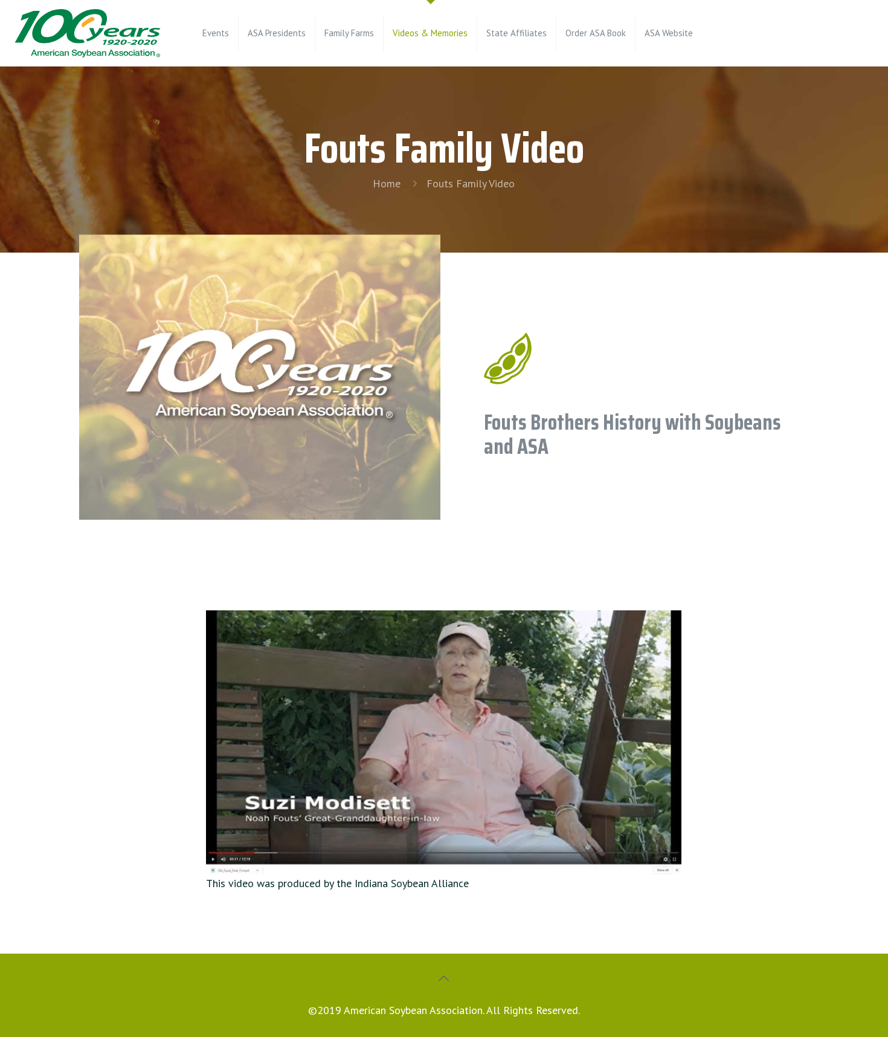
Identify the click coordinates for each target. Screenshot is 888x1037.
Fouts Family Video (470, 183)
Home (387, 183)
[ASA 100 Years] (87, 33)
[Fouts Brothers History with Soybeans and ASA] (443, 742)
